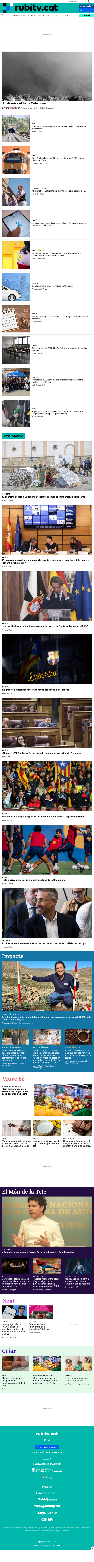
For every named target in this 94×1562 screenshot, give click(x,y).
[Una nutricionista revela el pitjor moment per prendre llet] (47, 1128)
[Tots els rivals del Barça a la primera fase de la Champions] (47, 850)
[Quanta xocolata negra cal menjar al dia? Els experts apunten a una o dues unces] (77, 1128)
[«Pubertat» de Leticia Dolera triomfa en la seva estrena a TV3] (16, 192)
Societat (32, 15)
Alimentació (68, 1138)
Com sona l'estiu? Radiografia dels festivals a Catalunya (39, 1326)
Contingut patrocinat (12, 1086)
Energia (68, 1047)
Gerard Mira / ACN (72, 1287)
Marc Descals (37, 417)
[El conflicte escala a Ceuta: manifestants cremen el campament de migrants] (47, 466)
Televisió (6, 1276)
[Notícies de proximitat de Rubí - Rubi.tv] (30, 8)
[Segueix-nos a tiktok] (49, 1440)
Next (8, 1300)
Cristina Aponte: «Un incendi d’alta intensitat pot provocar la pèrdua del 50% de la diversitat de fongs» (46, 1018)
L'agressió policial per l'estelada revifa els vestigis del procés (35, 689)
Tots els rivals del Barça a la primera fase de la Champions (33, 880)
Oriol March (7, 693)
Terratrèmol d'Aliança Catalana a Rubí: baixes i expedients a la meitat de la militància (59, 381)
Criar (34, 313)
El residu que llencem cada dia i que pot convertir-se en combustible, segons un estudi (78, 1054)
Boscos (5, 1014)
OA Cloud (56, 1545)
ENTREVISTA (16, 1014)
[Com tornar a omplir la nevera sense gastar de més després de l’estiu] (63, 1100)
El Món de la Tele (39, 188)
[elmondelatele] (47, 1513)
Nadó (4, 1375)
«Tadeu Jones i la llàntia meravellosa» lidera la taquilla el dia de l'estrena (77, 1281)
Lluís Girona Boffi (38, 259)
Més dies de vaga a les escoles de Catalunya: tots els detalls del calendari (60, 317)
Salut (4, 1138)
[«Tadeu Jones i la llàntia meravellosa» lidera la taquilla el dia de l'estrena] (78, 1266)
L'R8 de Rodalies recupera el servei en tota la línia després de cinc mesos (59, 127)
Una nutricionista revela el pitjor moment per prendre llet (46, 1143)
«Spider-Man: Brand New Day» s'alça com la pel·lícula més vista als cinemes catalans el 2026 (46, 1282)
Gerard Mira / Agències (42, 1289)
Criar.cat (5, 1389)
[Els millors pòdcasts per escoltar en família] (78, 1363)
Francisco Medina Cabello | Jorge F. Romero (76, 1062)
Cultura (66, 15)
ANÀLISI (77, 1047)
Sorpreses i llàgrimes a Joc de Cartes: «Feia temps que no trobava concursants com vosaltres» (15, 1282)
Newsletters (74, 1)
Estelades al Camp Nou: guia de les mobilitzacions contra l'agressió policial (43, 816)
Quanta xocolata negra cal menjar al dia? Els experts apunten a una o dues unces (77, 1143)
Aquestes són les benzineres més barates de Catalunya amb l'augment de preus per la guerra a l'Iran (58, 412)
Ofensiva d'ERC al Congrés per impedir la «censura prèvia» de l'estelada (41, 753)
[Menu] (2, 15)
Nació (34, 123)
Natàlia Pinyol (37, 132)
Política (55, 15)
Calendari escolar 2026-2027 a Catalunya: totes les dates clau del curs (59, 349)
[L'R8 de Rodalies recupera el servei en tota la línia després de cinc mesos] (16, 128)
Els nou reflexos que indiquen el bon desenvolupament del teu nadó (14, 1382)
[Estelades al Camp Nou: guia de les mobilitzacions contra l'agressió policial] (47, 786)
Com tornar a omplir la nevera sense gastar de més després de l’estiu (15, 1091)
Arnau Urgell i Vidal (39, 163)
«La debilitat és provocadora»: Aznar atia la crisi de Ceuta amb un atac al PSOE (45, 626)
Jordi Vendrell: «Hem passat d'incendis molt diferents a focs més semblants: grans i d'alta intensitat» (14, 1055)
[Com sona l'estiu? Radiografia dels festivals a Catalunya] (41, 1312)
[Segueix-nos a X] (45, 1440)
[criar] (47, 1520)
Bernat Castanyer (9, 1289)
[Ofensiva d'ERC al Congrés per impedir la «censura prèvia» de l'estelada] (47, 723)
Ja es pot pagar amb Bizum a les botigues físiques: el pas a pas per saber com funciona (59, 224)
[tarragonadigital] (47, 1506)
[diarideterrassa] (47, 1500)
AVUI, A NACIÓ (13, 435)
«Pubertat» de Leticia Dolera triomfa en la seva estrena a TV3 (59, 191)
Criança (68, 1375)
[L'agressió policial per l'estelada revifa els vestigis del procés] (47, 659)
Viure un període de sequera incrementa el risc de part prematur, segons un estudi (16, 1143)
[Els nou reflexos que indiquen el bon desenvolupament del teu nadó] (15, 1363)
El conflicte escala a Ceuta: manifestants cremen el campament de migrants (43, 497)
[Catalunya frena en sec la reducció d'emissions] (16, 287)
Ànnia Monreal (34, 1333)
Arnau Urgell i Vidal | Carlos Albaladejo (38, 108)
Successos (44, 15)
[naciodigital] (47, 1487)
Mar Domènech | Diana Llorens (77, 1384)
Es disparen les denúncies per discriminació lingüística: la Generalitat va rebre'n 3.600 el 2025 (56, 254)
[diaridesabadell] (47, 1493)
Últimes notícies (17, 15)
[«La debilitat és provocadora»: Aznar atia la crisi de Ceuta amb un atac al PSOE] (47, 596)
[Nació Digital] (12, 6)
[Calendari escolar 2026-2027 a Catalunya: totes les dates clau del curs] (16, 350)
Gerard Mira (37, 322)
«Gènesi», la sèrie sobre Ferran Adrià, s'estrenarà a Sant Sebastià (38, 1252)
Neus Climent (7, 500)
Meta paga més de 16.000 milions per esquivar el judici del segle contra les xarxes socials (13, 1329)
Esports (5, 813)
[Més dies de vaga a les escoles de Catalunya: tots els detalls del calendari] (16, 318)
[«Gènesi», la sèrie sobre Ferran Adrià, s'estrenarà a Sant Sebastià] (47, 1222)
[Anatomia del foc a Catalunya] (47, 76)
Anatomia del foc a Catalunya (24, 103)
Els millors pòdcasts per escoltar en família (76, 1379)
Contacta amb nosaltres (47, 1447)
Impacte (5, 108)
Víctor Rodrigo (38, 194)
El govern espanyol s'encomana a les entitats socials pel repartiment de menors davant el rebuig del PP (45, 561)
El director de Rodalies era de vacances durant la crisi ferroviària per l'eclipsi (44, 943)
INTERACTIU (17, 108)
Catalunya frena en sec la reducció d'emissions (53, 286)
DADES (42, 250)
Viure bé (13, 1079)
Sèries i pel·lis (7, 1249)
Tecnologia (7, 1321)
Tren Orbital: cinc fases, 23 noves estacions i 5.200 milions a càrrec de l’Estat (58, 159)
